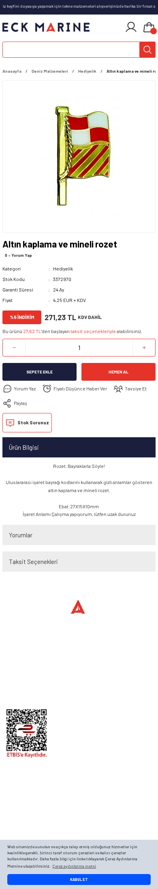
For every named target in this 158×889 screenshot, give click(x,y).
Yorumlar (20, 535)
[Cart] (149, 27)
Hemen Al (118, 371)
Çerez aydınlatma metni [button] (74, 866)
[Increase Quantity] (144, 347)
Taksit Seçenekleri (33, 561)
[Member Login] (131, 27)
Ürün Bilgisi (24, 447)
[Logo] (46, 27)
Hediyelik (63, 268)
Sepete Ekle (39, 371)
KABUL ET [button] (79, 879)
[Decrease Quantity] (14, 347)
